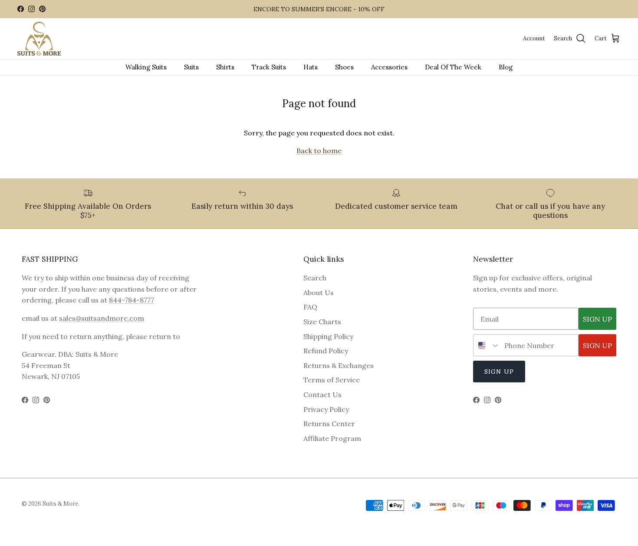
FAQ (310, 307)
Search (314, 277)
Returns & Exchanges (338, 365)
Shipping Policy (328, 336)
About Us (318, 292)
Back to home (319, 150)
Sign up (499, 371)
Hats (310, 67)
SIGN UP (597, 319)
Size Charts (322, 321)
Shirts (225, 67)
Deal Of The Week (453, 67)
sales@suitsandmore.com (101, 318)
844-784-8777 (131, 300)
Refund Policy (325, 350)
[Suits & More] (39, 39)
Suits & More (60, 503)
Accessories (389, 67)
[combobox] (487, 345)
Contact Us (322, 394)
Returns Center (329, 423)
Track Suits (269, 67)
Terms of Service (331, 379)
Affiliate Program (332, 438)
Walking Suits (146, 67)
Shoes (344, 67)
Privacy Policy (326, 409)
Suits (191, 67)
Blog (506, 67)
